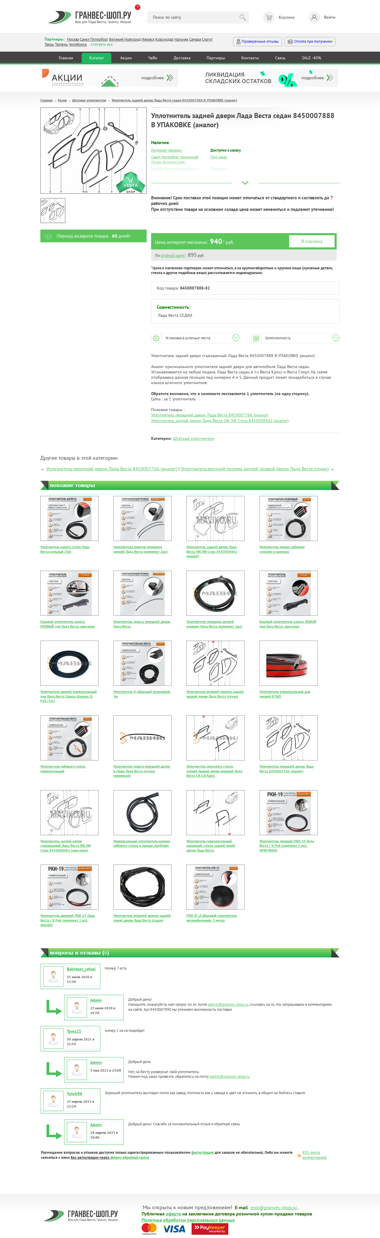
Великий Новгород (125, 39)
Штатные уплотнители (89, 100)
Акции (126, 58)
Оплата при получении (312, 41)
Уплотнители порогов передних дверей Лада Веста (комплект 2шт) (140, 549)
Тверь (49, 44)
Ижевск (148, 39)
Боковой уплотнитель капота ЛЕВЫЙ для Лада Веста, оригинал (287, 623)
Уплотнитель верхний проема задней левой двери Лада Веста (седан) (142, 917)
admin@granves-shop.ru (228, 1004)
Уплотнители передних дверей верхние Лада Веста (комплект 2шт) (214, 623)
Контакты (250, 58)
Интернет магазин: (166, 150)
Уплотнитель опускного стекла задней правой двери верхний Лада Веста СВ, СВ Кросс (214, 771)
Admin (96, 1000)
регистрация (203, 1152)
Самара (195, 39)
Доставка (182, 58)
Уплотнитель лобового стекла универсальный (63, 768)
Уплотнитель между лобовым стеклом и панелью (282, 549)
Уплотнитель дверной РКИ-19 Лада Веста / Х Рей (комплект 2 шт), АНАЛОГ (67, 920)
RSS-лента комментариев (315, 1155)
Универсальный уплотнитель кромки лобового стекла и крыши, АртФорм (141, 843)
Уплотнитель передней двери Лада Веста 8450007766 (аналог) (209, 415)
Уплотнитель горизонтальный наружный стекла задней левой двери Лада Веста (210, 845)
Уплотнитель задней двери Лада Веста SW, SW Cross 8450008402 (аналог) (220, 420)
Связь (280, 58)
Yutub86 (74, 1093)
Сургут (207, 39)
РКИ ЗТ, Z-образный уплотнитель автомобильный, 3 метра (211, 917)
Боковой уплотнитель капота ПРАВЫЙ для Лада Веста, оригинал (67, 623)
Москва (73, 39)
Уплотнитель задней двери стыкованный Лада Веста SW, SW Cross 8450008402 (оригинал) (65, 845)
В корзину (311, 241)
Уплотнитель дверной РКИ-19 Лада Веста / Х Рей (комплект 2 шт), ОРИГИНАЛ (286, 845)
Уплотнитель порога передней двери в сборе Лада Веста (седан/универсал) (141, 771)
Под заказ (218, 157)
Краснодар (164, 39)
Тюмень (61, 44)
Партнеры (216, 58)
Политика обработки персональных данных (188, 1219)
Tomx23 (74, 1031)
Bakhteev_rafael (81, 969)
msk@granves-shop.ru (274, 1207)
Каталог (96, 58)
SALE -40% (311, 58)
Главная (66, 58)
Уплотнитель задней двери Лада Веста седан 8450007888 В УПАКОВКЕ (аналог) (174, 100)
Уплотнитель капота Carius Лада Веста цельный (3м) (65, 549)
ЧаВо (152, 58)
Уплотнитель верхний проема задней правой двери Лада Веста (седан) (255, 469)
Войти (329, 17)
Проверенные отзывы (260, 41)
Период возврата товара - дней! (93, 236)
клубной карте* (173, 255)
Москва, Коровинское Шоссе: (175, 168)
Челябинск (78, 44)
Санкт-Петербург (94, 39)
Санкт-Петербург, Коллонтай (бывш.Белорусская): (174, 160)
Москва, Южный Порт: (169, 175)
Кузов (62, 100)
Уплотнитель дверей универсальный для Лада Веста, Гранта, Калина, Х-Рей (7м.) (68, 696)
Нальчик (181, 39)
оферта (173, 1213)
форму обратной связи (129, 1157)
